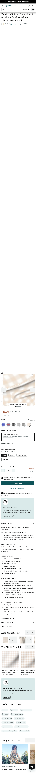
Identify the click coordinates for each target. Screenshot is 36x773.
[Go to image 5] (19, 406)
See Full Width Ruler (18, 405)
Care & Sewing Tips (17, 618)
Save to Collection (17, 488)
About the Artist (17, 627)
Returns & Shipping (17, 622)
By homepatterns (25, 674)
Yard (4, 455)
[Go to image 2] (16, 406)
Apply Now (6, 697)
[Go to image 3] (17, 406)
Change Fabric (8, 439)
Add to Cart (18, 483)
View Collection (8, 516)
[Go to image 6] (20, 406)
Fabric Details (7, 444)
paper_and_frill (15, 24)
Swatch (5, 459)
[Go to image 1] (15, 406)
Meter (12, 455)
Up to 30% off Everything (16, 2)
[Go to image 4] (18, 406)
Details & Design (17, 524)
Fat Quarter (22, 455)
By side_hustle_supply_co (7, 674)
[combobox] (26, 9)
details (27, 1)
